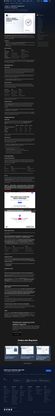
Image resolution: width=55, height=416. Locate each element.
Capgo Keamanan (15, 315)
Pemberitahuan (6, 393)
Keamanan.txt (46, 395)
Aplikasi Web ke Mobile (15, 392)
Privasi (45, 388)
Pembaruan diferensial (30, 61)
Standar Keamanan (40, 24)
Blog (20, 396)
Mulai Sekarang (16, 334)
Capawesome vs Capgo (39, 393)
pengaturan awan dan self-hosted (21, 42)
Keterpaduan (6, 314)
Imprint (29, 392)
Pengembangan (7, 3)
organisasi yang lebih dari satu (8, 179)
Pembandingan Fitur (39, 21)
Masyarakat (21, 388)
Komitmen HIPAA (30, 397)
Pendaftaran (13, 388)
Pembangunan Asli (6, 396)
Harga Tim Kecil (40, 29)
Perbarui (16, 3)
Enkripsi (21, 313)
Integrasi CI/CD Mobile (15, 393)
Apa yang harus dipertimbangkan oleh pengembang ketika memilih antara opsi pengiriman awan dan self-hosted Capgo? (43, 44)
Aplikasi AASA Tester (14, 398)
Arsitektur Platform (40, 25)
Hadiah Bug (45, 397)
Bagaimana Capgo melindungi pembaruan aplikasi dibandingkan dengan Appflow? (43, 43)
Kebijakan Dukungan (47, 389)
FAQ (37, 40)
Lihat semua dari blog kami (27, 363)
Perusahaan (29, 388)
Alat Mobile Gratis (14, 401)
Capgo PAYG (30, 125)
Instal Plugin (48, 370)
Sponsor (21, 402)
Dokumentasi (13, 389)
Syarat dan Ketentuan (47, 394)
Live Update (5, 388)
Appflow (13, 37)
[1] (23, 73)
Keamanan (12, 3)
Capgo (8, 36)
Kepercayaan (29, 396)
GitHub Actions (14, 43)
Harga (21, 389)
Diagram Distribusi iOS (7, 392)
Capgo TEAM (26, 125)
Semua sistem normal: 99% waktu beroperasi (10, 407)
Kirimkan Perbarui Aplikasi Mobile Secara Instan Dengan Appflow (43, 35)
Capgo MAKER (22, 125)
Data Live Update (6, 389)
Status (21, 399)
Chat (20, 400)
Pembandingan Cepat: (41, 20)
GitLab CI (32, 112)
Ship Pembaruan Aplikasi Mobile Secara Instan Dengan (18, 188)
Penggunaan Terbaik (40, 39)
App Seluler (5, 397)
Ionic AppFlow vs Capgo (39, 389)
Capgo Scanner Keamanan (24, 314)
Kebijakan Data (46, 398)
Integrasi (5, 400)
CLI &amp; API (5, 401)
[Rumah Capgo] (7, 1)
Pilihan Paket (39, 28)
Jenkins (14, 161)
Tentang (29, 389)
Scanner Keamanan (14, 402)
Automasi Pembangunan (41, 32)
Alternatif (37, 388)
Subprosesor (45, 402)
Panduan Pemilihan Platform (40, 36)
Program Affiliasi (30, 400)
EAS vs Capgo (38, 392)
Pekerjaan (29, 393)
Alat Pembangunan (39, 31)
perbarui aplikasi (23, 35)
